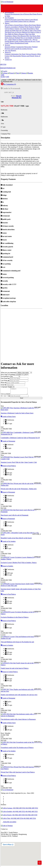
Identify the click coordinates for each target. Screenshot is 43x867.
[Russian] (29, 73)
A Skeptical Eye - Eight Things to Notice (22, 38)
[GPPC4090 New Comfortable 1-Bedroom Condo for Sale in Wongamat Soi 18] (21, 433)
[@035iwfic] (24, 8)
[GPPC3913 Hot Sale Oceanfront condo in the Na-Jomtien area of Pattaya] (21, 743)
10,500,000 (6, 739)
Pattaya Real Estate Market (32, 25)
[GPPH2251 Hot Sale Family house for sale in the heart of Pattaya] (21, 664)
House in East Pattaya (9, 466)
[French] (11, 73)
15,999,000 (6, 480)
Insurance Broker (10, 47)
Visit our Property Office (33, 54)
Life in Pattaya (9, 25)
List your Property (10, 50)
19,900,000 (6, 531)
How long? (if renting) (8, 374)
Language (4, 387)
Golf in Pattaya (9, 28)
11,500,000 (6, 506)
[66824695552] (16, 8)
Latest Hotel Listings (16, 21)
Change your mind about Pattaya (24, 28)
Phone (3, 382)
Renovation (28, 47)
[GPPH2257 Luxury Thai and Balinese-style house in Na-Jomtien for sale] (21, 637)
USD (7, 77)
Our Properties (9, 18)
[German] (4, 73)
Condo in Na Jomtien (9, 541)
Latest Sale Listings (23, 19)
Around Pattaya (19, 25)
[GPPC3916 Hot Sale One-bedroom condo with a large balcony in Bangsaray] (21, 715)
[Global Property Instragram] (31, 8)
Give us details (5, 394)
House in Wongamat (8, 492)
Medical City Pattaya (28, 32)
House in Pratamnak (8, 518)
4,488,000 (6, 554)
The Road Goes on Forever (13, 32)
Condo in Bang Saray (9, 416)
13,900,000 (6, 788)
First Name (4, 378)
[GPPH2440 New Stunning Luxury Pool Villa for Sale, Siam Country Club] (21, 458)
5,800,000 (6, 453)
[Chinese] (22, 73)
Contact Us (8, 59)
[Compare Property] (2, 84)
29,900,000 (6, 608)
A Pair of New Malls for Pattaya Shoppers (23, 33)
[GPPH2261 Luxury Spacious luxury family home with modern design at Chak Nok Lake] (21, 585)
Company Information (12, 54)
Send (21, 398)
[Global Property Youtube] (39, 8)
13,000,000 (6, 686)
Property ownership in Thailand (14, 27)
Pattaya (7, 23)
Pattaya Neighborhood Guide (19, 43)
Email (2, 385)
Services (7, 45)
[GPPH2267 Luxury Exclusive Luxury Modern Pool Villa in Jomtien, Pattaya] (21, 558)
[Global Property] (9, 8)
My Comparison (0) (9, 84)
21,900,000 (6, 659)
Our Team (22, 54)
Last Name (4, 380)
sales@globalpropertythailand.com (12, 839)
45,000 (5, 735)
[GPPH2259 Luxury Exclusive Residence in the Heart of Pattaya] (21, 613)
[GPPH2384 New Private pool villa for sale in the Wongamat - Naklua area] (21, 484)
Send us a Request (29, 21)
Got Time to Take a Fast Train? (31, 30)
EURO (3, 77)
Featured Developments (12, 14)
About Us (8, 52)
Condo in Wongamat (8, 441)
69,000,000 (6, 580)
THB (2, 75)
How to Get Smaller (26, 38)
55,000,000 (6, 633)
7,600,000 (6, 763)
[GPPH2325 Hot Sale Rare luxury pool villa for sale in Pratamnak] (21, 511)
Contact (7, 56)
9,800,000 (6, 710)
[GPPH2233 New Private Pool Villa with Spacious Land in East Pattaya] (21, 768)
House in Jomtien (7, 566)
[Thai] (16, 73)
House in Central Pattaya (10, 672)
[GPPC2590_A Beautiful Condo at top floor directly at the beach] (21, 533)
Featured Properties (11, 19)
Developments (9, 12)
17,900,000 (6, 429)
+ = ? (4, 396)
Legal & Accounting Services (23, 48)
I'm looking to (5, 376)
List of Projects (25, 14)
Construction (20, 47)
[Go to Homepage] (7, 2)
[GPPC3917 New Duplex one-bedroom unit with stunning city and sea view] (21, 690)
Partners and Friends (28, 56)
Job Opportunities (15, 56)
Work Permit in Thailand (32, 27)
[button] (4, 71)
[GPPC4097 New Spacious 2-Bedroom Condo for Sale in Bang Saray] (21, 409)
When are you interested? (9, 372)
